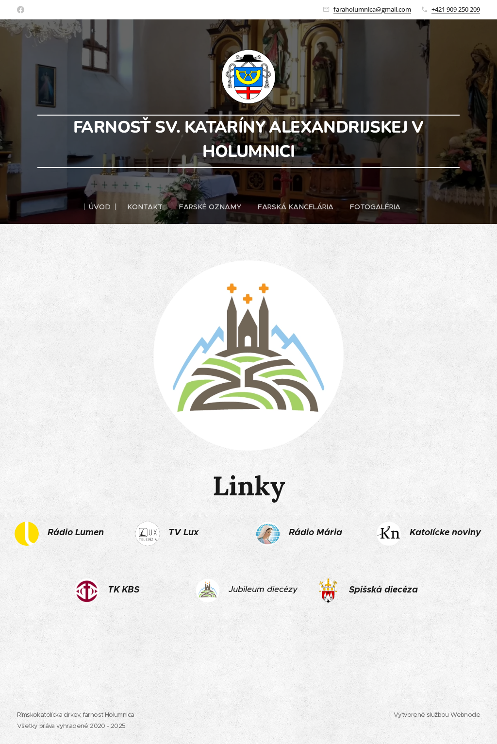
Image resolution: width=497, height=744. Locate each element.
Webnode (465, 714)
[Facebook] (21, 9)
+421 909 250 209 (455, 9)
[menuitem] (104, 207)
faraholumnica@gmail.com (372, 9)
